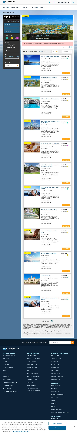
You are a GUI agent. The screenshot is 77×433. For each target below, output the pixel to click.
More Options (57, 423)
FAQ (28, 370)
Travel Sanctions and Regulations (60, 412)
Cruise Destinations (8, 367)
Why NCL (25, 7)
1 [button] (67, 58)
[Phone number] (72, 2)
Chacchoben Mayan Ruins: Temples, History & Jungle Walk (50, 165)
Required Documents (32, 373)
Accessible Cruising (32, 364)
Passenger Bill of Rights (33, 376)
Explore (5, 7)
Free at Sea (6, 358)
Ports (4, 370)
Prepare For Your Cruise (33, 358)
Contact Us (30, 382)
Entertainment (7, 376)
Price (6, 54)
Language (7, 62)
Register (61, 2)
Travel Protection (31, 385)
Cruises (5, 361)
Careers (53, 400)
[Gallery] (69, 47)
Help (41, 7)
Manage (34, 7)
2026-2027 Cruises (56, 358)
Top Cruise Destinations (10, 391)
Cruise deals (15, 7)
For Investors (54, 388)
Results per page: (47, 51)
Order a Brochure (31, 361)
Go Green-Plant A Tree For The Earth (49, 231)
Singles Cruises (55, 367)
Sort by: (60, 51)
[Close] (74, 426)
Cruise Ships (6, 364)
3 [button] (67, 145)
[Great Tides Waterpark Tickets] (47, 27)
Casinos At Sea (55, 370)
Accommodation (7, 379)
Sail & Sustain (55, 397)
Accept (57, 428)
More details (66, 73)
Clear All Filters (15, 21)
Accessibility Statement (57, 394)
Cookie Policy (17, 431)
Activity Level (8, 36)
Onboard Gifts (55, 361)
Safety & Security (55, 391)
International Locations (57, 409)
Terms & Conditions (42, 323)
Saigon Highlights (45, 275)
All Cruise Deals (55, 355)
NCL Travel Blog (7, 388)
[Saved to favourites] (38, 63)
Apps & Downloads (32, 367)
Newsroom (54, 403)
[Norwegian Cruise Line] (9, 2)
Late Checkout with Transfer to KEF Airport (50, 298)
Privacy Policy (25, 431)
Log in (67, 2)
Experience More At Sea (9, 355)
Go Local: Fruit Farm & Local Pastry (50, 143)
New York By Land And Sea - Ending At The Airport (50, 122)
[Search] (49, 2)
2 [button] (67, 79)
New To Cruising (31, 355)
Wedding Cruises (55, 379)
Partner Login (54, 418)
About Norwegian (55, 385)
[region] (38, 426)
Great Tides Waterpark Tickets (42, 36)
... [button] (51, 66)
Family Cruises (55, 364)
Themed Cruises (55, 373)
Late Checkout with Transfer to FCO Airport (50, 188)
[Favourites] (54, 2)
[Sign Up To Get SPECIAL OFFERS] (72, 342)
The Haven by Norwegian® (10, 382)
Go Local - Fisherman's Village (48, 253)
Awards (53, 406)
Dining (5, 373)
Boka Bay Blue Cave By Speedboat (50, 99)
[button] (12, 35)
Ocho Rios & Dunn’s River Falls (49, 209)
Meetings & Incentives (57, 376)
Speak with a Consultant (33, 390)
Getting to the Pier (32, 379)
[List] (71, 47)
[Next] (51, 321)
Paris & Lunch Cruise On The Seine (50, 56)
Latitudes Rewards (8, 385)
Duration (7, 42)
